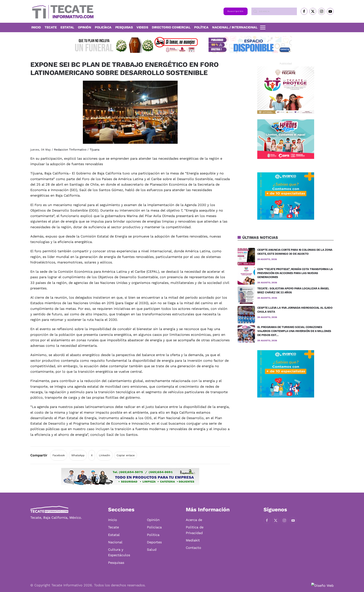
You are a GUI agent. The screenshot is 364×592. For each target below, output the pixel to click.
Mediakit (193, 540)
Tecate (51, 27)
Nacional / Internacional (234, 27)
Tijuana (94, 149)
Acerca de (194, 520)
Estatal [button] (67, 27)
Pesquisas (124, 27)
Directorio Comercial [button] (171, 27)
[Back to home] (61, 11)
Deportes (154, 542)
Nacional (115, 542)
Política (201, 27)
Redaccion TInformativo (70, 149)
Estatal (114, 535)
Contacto (193, 548)
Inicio (36, 27)
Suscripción (236, 11)
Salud (151, 549)
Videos (142, 27)
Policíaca (103, 27)
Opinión (84, 27)
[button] (262, 27)
